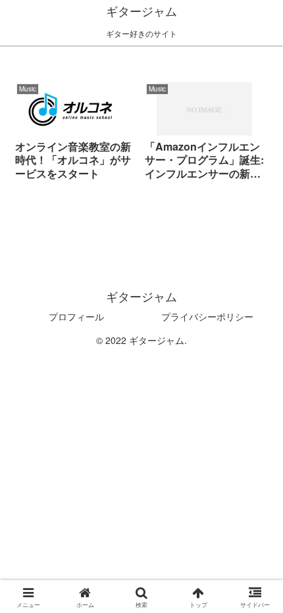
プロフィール (76, 316)
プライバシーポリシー (207, 316)
